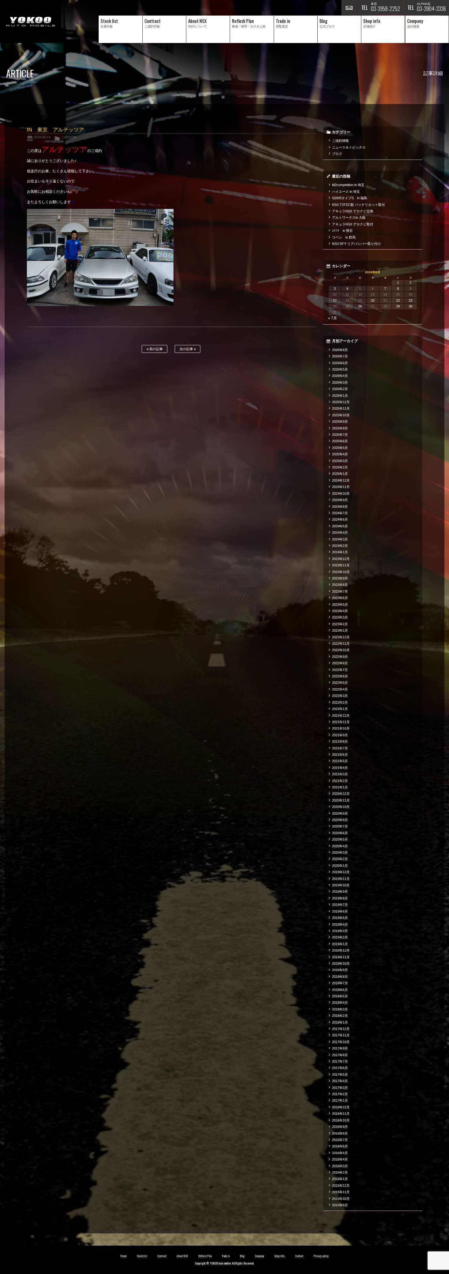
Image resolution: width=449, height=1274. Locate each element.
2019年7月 (340, 904)
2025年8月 (340, 428)
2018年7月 (340, 983)
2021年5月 (340, 761)
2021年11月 (341, 722)
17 (335, 300)
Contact (299, 1256)
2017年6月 (340, 1068)
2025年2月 (340, 467)
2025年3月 (340, 461)
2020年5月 (340, 839)
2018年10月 (341, 963)
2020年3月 (340, 852)
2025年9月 (340, 421)
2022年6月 (340, 676)
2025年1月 (340, 474)
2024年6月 (340, 519)
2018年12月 (341, 950)
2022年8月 (340, 663)
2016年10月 (341, 1120)
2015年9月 (340, 1205)
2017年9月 (340, 1048)
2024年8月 (340, 506)
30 (410, 306)
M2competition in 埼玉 (348, 185)
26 (360, 306)
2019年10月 (341, 885)
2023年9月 (340, 578)
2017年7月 (340, 1061)
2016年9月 (340, 1127)
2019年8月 (340, 898)
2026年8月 (340, 350)
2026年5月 (340, 369)
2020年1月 (340, 865)
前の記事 (155, 349)
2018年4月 (340, 1002)
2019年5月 (340, 918)
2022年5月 (340, 682)
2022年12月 (341, 637)
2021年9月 (340, 735)
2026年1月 (340, 395)
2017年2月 (340, 1094)
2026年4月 (340, 376)
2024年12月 (341, 480)
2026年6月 (340, 363)
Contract (161, 1256)
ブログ (337, 154)
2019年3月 (340, 931)
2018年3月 (340, 1009)
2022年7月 (340, 670)
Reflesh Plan (205, 1256)
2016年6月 (340, 1146)
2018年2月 (340, 1015)
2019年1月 (340, 944)
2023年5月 (340, 604)
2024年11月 (341, 487)
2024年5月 (340, 526)
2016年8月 (340, 1133)
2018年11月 (341, 957)
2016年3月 (340, 1166)
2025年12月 (341, 402)
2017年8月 (340, 1055)
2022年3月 (340, 696)
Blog (242, 1256)
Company (259, 1256)
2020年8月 (340, 820)
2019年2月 (340, 937)
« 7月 (332, 318)
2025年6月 (340, 441)
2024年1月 (340, 552)
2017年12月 (341, 1029)
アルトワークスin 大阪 (349, 217)
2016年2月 (340, 1172)
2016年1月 (340, 1179)
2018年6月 (340, 990)
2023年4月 (340, 611)
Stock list (142, 1256)
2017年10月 (341, 1042)
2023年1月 (340, 630)
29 (398, 306)
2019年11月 (341, 879)
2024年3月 (340, 539)
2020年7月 (340, 826)
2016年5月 (340, 1153)
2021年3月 (340, 774)
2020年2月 (340, 859)
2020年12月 (341, 793)
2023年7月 (340, 591)
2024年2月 (340, 545)
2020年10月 (341, 807)
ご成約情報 (68, 137)
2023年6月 (340, 598)
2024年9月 (340, 500)
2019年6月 (340, 911)
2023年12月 (341, 559)
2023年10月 (341, 572)
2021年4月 (340, 768)
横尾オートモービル (30, 21)
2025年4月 (340, 454)
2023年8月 (340, 585)
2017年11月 (341, 1035)
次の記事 (187, 349)
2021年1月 (340, 787)
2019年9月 (340, 891)
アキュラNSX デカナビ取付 (352, 224)
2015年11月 (341, 1192)
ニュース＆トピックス (349, 147)
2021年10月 (341, 728)
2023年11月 (341, 565)
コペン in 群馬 (344, 237)
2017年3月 (340, 1087)
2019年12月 (341, 872)
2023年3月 (340, 617)
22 (398, 300)
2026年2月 (340, 389)
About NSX (182, 1256)
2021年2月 (340, 781)
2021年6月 (340, 754)
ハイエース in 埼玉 (346, 191)
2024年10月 (341, 493)
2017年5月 (340, 1074)
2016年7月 (340, 1140)
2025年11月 (341, 408)
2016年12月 (341, 1107)
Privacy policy (321, 1256)
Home (123, 1256)
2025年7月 (340, 434)
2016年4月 (340, 1159)
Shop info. (279, 1256)
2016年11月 (341, 1113)
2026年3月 (340, 382)
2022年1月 (340, 709)
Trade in (226, 1256)
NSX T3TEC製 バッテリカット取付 (358, 204)
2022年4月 (340, 689)
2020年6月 (340, 833)
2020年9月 (340, 813)
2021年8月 (340, 741)
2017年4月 (340, 1081)
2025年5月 (340, 448)
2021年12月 (341, 715)
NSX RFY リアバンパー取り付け (356, 244)
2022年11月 (341, 643)
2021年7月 (340, 748)
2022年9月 (340, 657)
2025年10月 (341, 415)
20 (372, 300)
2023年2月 (340, 624)
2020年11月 (341, 800)
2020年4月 (340, 846)
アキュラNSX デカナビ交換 (352, 211)
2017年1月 (340, 1100)
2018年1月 (340, 1022)
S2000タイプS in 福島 (349, 198)
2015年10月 (341, 1198)
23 (410, 300)
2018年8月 (340, 976)
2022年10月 (341, 650)
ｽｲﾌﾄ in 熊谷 (342, 230)
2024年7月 (340, 513)
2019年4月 (340, 924)
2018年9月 (340, 970)
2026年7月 (340, 356)
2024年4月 (340, 532)
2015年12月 (341, 1185)
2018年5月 (340, 996)
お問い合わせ (349, 7)
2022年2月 (340, 702)
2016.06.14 (42, 137)
